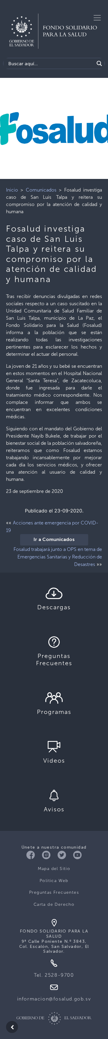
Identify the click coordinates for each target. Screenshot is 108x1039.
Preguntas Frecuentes (54, 892)
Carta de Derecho (54, 904)
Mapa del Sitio (54, 868)
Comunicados (41, 190)
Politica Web (54, 880)
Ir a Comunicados (54, 539)
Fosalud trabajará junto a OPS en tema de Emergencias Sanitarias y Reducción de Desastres (58, 556)
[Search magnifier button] (99, 63)
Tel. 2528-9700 (54, 975)
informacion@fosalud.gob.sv (54, 999)
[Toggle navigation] (97, 17)
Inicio (12, 190)
